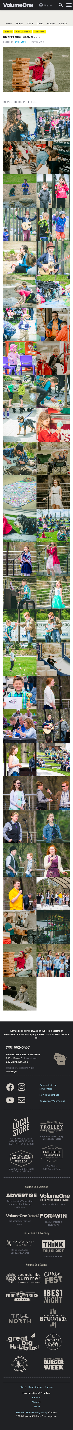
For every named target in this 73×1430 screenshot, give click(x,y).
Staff (23, 1386)
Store (37, 1406)
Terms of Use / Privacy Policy (31, 1412)
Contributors (35, 1386)
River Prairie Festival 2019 (21, 37)
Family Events (23, 32)
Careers (49, 1386)
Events (19, 23)
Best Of (63, 23)
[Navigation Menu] (69, 5)
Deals (40, 23)
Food (30, 23)
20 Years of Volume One (52, 1100)
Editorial (36, 1397)
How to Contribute (49, 1094)
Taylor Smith (20, 41)
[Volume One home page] (19, 6)
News (9, 23)
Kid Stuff (39, 32)
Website (36, 1401)
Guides (51, 23)
